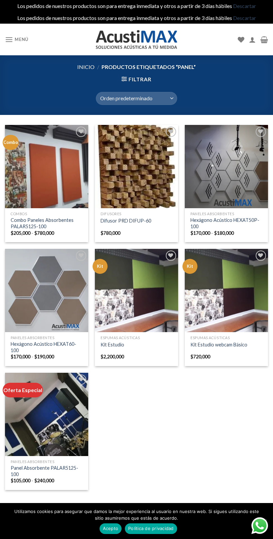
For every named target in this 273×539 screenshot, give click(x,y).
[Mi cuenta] (252, 39)
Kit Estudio (112, 344)
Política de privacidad (151, 528)
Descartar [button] (244, 6)
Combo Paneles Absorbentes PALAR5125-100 (42, 223)
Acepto (111, 528)
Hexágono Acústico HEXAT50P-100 (224, 223)
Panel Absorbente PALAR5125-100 (44, 471)
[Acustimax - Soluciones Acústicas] (136, 39)
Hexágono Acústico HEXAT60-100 (43, 347)
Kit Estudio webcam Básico (218, 344)
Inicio (86, 67)
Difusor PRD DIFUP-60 (126, 221)
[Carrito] (264, 39)
